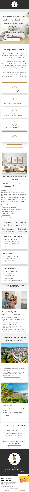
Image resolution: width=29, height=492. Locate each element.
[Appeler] (5, 10)
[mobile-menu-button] (24, 10)
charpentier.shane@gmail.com (15, 469)
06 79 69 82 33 (15, 467)
